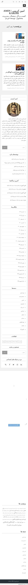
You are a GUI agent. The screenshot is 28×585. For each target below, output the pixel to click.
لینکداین (25, 2)
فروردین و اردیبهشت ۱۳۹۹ (20, 259)
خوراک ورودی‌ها (8, 341)
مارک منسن (4, 515)
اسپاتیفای (13, 2)
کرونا (18, 522)
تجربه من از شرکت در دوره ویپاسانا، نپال (13, 192)
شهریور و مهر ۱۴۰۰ (21, 226)
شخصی (9, 56)
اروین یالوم (21, 508)
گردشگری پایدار (15, 525)
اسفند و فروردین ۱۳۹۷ (20, 274)
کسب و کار (22, 307)
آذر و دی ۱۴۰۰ (21, 222)
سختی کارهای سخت (19, 515)
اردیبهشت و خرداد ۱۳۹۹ (20, 255)
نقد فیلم (23, 314)
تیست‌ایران (8, 510)
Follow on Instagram (13, 425)
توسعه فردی (13, 56)
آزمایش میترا (24, 508)
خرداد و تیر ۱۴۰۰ (21, 233)
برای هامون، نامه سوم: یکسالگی (19, 166)
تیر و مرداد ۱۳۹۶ (21, 277)
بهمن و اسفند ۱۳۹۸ (21, 263)
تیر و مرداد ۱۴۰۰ (21, 230)
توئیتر (19, 2)
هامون (13, 519)
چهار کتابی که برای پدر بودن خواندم (18, 170)
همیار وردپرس (20, 584)
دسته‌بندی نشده (21, 296)
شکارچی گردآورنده (8, 515)
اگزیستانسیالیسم (6, 508)
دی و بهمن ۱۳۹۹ (21, 244)
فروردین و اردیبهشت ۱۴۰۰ (20, 241)
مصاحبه (16, 517)
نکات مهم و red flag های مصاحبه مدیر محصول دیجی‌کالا (14, 162)
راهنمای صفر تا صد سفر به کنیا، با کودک (17, 159)
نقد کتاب (6, 56)
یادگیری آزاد (22, 58)
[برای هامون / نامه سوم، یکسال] (14, 411)
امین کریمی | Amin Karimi (14, 12)
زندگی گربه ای (23, 515)
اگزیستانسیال (14, 508)
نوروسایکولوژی (22, 322)
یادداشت (23, 325)
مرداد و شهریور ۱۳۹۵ (20, 281)
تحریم (19, 510)
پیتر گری (21, 522)
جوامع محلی (5, 510)
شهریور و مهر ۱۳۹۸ (21, 266)
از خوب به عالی (18, 508)
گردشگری (22, 311)
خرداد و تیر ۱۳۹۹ (21, 252)
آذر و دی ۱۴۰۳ (21, 211)
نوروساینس (24, 519)
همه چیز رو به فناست (9, 519)
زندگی (15, 513)
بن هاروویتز (22, 510)
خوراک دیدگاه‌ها (14, 341)
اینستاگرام (22, 2)
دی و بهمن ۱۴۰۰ (21, 219)
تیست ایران (11, 510)
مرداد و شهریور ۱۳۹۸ (20, 270)
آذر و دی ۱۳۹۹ (21, 248)
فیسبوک (16, 2)
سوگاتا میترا (11, 515)
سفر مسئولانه (14, 515)
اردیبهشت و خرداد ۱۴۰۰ (20, 237)
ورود (3, 341)
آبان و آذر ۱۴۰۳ (21, 215)
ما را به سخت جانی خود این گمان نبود (18, 173)
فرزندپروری (22, 303)
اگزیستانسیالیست (10, 508)
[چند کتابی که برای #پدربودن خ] (14, 436)
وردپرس (20, 341)
